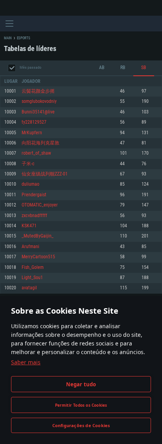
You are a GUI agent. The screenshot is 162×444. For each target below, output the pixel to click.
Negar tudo (81, 384)
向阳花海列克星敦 (40, 143)
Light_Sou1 (32, 278)
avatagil (29, 288)
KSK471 (29, 226)
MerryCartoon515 (38, 257)
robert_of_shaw (36, 153)
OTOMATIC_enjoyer (40, 205)
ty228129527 (34, 122)
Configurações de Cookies (81, 425)
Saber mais (25, 362)
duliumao (30, 184)
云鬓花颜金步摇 (38, 91)
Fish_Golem (33, 267)
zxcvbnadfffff (34, 216)
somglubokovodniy (39, 101)
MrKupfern (32, 133)
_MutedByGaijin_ (37, 236)
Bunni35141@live (38, 112)
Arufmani (30, 247)
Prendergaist (34, 195)
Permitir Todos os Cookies (81, 405)
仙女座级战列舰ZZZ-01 (45, 174)
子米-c (28, 164)
